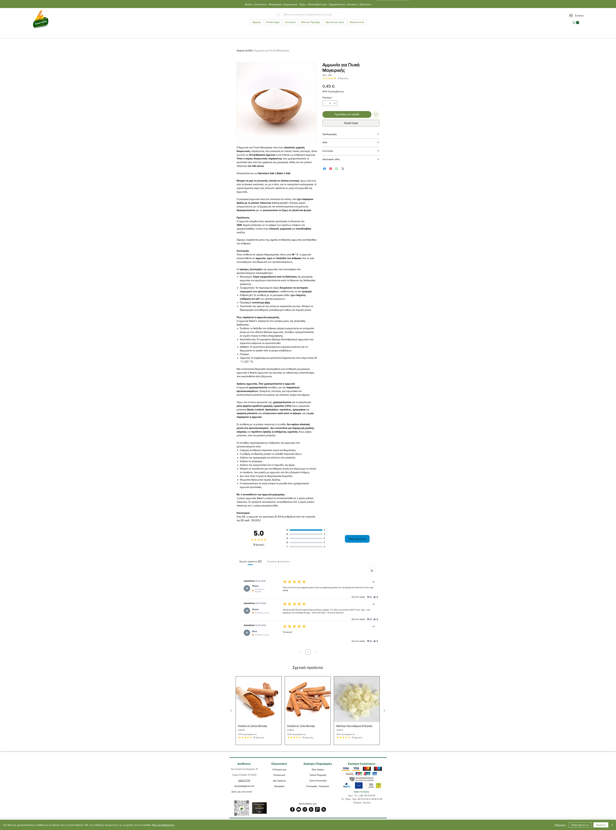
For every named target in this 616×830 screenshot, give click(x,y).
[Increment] (335, 103)
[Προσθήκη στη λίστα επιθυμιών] (376, 114)
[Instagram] (305, 809)
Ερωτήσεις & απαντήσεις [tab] (278, 561)
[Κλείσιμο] (612, 824)
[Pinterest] (311, 809)
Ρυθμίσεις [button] (560, 824)
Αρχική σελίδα (245, 50)
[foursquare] (317, 809)
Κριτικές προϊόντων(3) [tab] (250, 561)
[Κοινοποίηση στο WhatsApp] (337, 169)
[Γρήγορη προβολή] (258, 699)
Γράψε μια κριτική (357, 538)
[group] (307, 710)
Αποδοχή (601, 824)
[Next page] (315, 652)
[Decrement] (325, 103)
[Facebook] (292, 809)
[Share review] (374, 582)
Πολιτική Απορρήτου (163, 824)
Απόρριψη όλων (580, 824)
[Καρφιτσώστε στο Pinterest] (331, 169)
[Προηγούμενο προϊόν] (231, 711)
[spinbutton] (330, 103)
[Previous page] (300, 652)
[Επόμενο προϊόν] (384, 711)
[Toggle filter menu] (372, 570)
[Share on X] (343, 169)
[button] (576, 22)
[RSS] (323, 809)
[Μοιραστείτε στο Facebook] (324, 169)
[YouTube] (298, 809)
